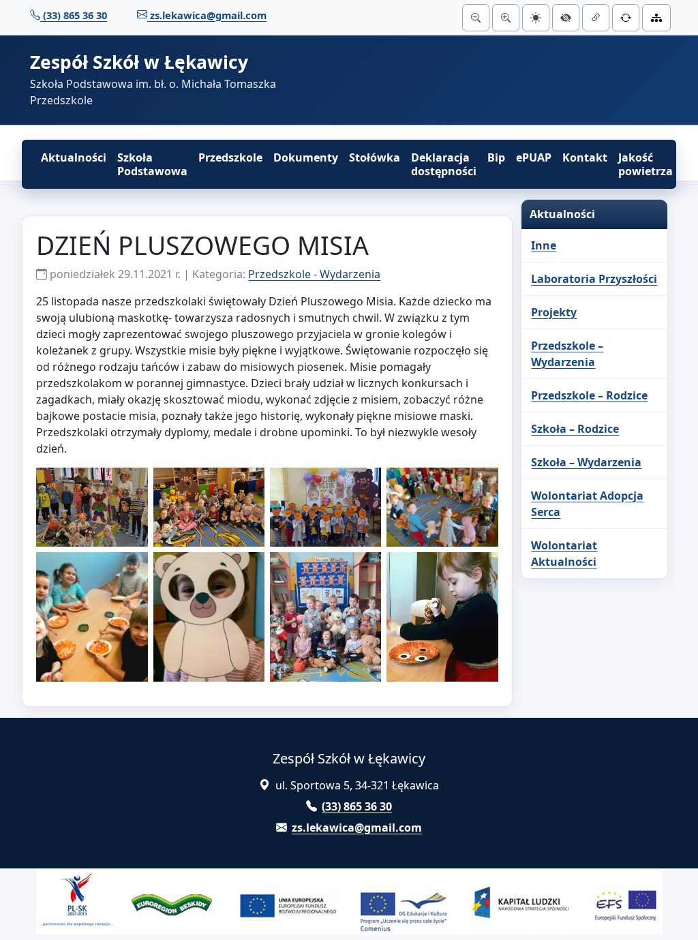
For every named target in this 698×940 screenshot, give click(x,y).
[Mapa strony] (656, 17)
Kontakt (584, 157)
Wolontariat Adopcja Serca (587, 503)
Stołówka (374, 157)
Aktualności (73, 157)
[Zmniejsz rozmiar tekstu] (475, 17)
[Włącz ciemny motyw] (535, 17)
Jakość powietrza (645, 164)
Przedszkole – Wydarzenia (567, 353)
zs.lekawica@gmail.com (207, 15)
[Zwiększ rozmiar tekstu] (505, 17)
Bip (496, 157)
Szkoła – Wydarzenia (586, 462)
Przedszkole (230, 157)
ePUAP (533, 157)
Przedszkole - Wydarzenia (314, 274)
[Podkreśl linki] (595, 17)
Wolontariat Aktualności (564, 553)
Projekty (554, 312)
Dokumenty (305, 157)
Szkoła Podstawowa (152, 164)
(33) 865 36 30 (73, 15)
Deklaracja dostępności (443, 164)
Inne (543, 245)
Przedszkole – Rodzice (589, 395)
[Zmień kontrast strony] (565, 17)
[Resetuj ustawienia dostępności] (625, 17)
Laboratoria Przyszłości (594, 278)
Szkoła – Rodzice (575, 428)
